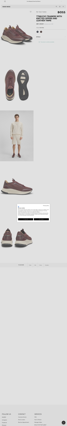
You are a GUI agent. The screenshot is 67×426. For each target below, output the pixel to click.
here (33, 215)
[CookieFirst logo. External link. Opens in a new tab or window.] (18, 206)
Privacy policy (46, 205)
